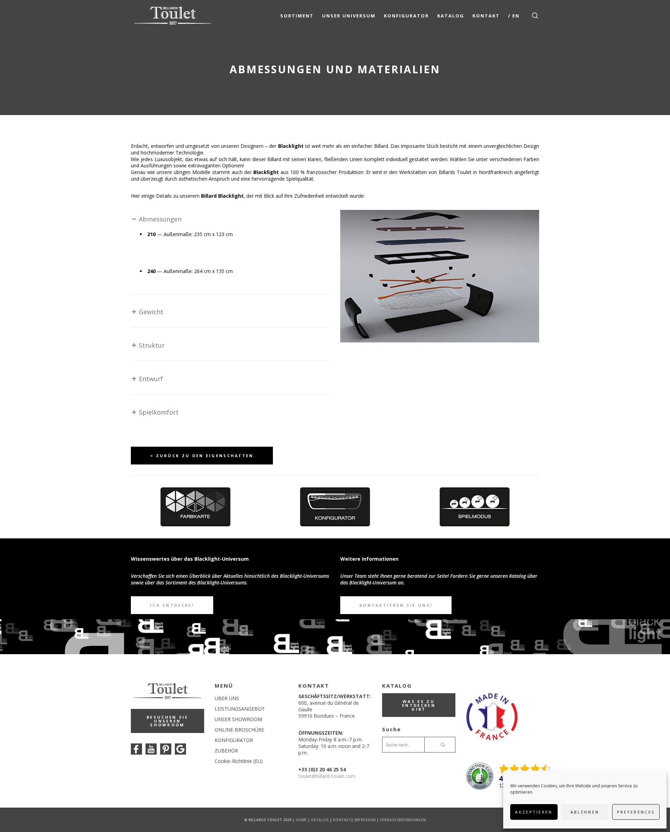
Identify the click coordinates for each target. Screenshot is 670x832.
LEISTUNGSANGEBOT (240, 708)
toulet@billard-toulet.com (327, 776)
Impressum (364, 819)
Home (301, 819)
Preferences (636, 812)
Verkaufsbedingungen (403, 819)
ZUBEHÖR (226, 750)
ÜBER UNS (227, 698)
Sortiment (297, 16)
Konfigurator (406, 16)
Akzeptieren (533, 812)
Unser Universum (348, 16)
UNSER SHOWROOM (238, 719)
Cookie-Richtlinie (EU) (239, 761)
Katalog (450, 16)
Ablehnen (585, 812)
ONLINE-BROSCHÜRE (239, 729)
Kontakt (486, 16)
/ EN (514, 16)
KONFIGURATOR (234, 740)
